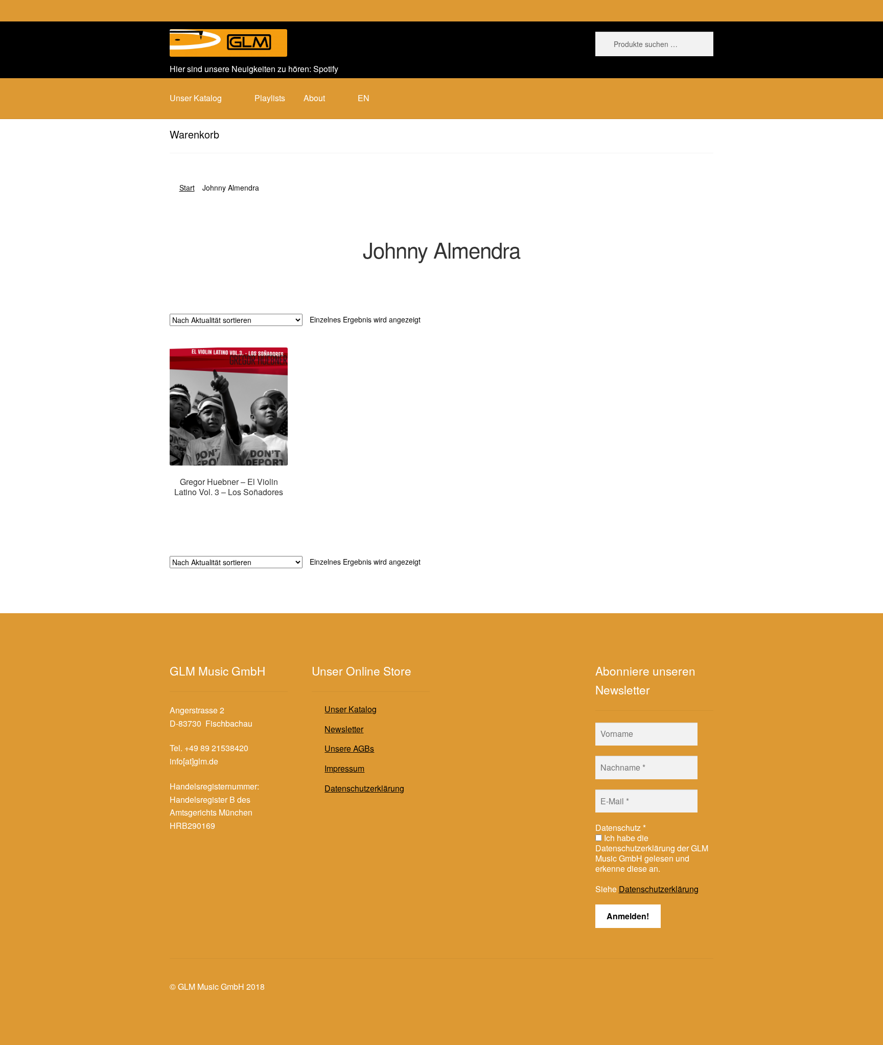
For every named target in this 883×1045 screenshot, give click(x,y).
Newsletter (343, 729)
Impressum (344, 768)
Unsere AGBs (349, 748)
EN (363, 98)
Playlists (269, 98)
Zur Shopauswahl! (229, 511)
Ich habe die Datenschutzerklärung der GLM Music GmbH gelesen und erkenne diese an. (651, 853)
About (314, 98)
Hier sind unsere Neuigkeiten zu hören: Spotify (254, 69)
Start (187, 187)
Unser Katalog (350, 709)
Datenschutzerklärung (364, 788)
